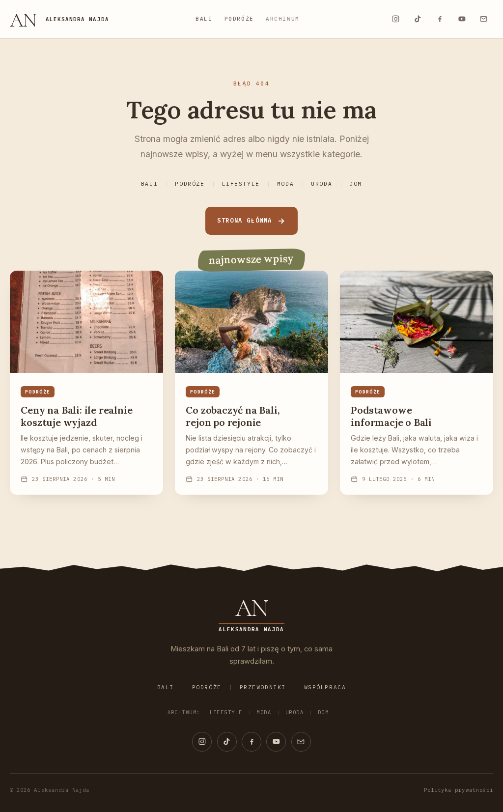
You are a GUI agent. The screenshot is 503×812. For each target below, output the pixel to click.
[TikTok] (417, 19)
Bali (204, 18)
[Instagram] (395, 19)
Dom (355, 183)
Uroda (321, 183)
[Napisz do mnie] (484, 19)
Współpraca (325, 687)
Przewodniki (263, 687)
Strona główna (244, 220)
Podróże (239, 18)
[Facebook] (439, 19)
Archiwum (283, 18)
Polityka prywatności (458, 789)
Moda (285, 183)
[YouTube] (461, 19)
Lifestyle (241, 183)
